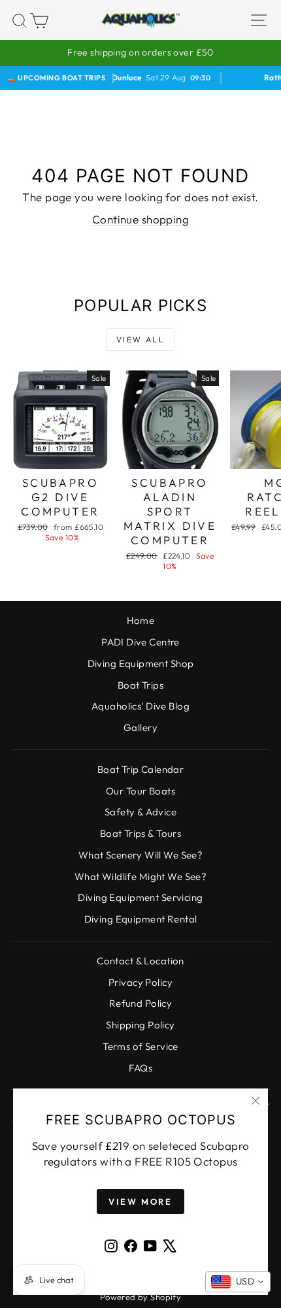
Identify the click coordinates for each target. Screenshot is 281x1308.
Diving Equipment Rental (140, 919)
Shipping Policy (140, 1025)
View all (140, 339)
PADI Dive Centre (140, 642)
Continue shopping (140, 219)
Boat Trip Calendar (140, 769)
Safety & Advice (140, 812)
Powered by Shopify (141, 1297)
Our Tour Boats (140, 791)
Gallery (140, 727)
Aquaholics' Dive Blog (140, 706)
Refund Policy (141, 1003)
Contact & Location (140, 961)
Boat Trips (140, 685)
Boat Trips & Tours (141, 833)
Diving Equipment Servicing (140, 897)
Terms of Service (140, 1046)
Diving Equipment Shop (141, 663)
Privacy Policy (140, 982)
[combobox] (238, 1281)
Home (141, 620)
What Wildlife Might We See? (140, 876)
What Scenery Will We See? (140, 855)
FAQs (141, 1068)
